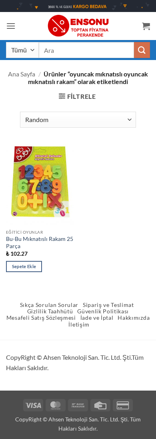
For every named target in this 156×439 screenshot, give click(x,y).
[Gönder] (142, 50)
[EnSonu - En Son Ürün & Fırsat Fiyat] (78, 26)
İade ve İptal (97, 318)
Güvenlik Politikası (103, 311)
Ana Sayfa (21, 74)
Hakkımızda (134, 318)
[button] (11, 26)
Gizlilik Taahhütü (50, 311)
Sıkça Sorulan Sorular (49, 305)
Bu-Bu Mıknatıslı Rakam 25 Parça (39, 242)
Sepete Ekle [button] (24, 266)
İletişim (78, 324)
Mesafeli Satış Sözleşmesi (41, 318)
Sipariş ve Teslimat (108, 305)
